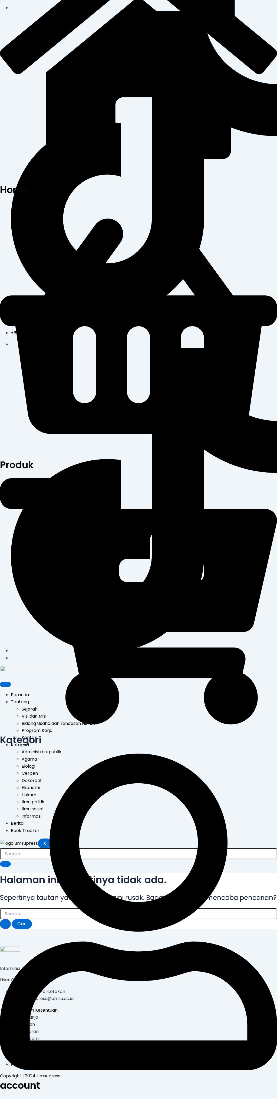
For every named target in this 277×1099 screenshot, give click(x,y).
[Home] (138, 173)
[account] (138, 1068)
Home (14, 190)
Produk (17, 465)
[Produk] (138, 448)
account (20, 1085)
